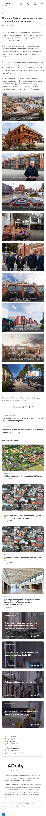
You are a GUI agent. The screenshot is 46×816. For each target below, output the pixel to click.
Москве (16, 398)
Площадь (37, 398)
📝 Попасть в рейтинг (12, 748)
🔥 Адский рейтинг (11, 739)
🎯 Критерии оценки (11, 750)
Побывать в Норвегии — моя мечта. (20, 682)
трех (18, 401)
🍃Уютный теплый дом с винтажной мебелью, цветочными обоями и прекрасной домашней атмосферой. (21, 625)
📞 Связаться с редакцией (13, 753)
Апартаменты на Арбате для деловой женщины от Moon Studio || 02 (21, 653)
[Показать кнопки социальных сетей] (21, 4)
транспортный (9, 401)
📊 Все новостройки (11, 744)
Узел (25, 401)
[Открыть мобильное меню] (42, 4)
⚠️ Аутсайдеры (9, 741)
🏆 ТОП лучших (10, 736)
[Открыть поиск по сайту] (35, 4)
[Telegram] (3, 814)
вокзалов (7, 398)
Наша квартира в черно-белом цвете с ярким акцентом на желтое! (21, 712)
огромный (26, 398)
